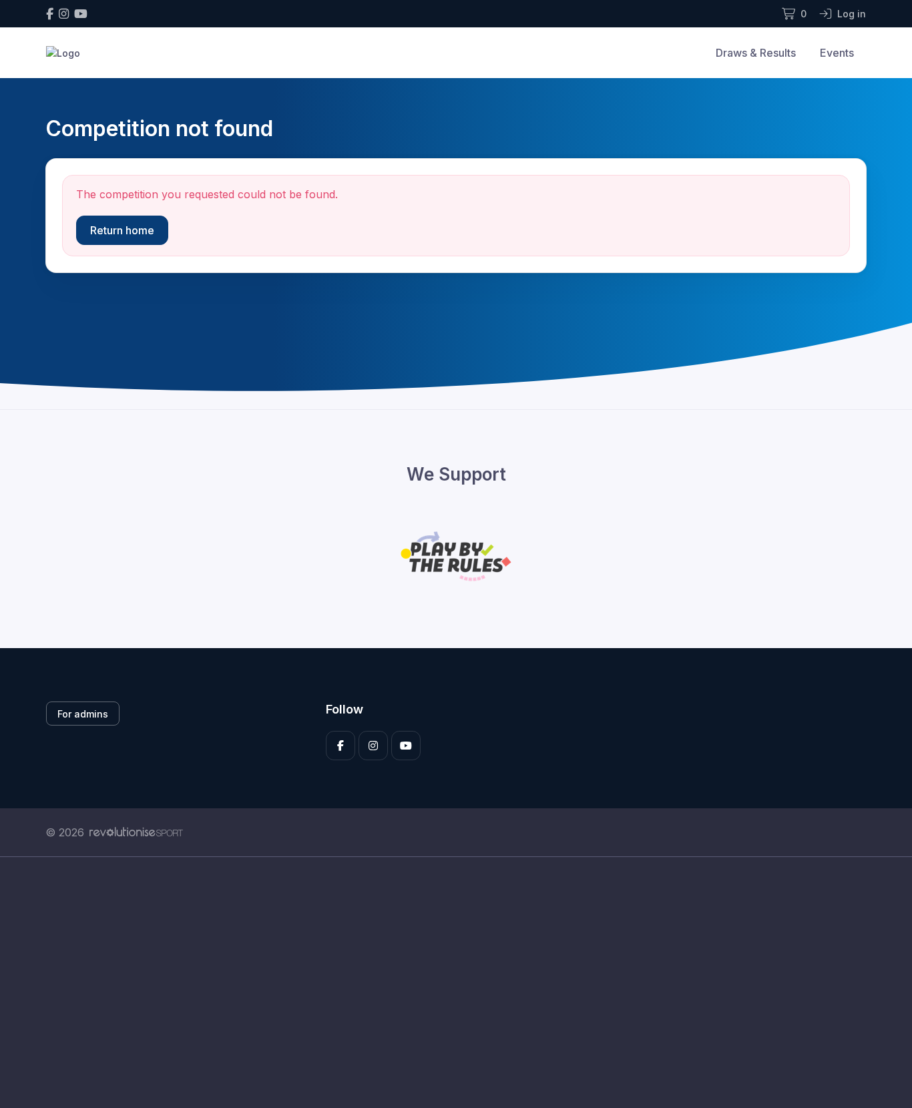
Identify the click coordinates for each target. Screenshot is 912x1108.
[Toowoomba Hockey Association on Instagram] (64, 14)
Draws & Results (756, 52)
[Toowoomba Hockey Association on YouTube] (80, 14)
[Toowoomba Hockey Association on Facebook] (49, 14)
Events (837, 52)
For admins (82, 714)
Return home (122, 230)
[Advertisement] (446, 982)
